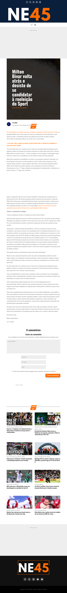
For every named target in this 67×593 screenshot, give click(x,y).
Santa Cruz (14, 456)
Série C (8, 456)
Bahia (46, 427)
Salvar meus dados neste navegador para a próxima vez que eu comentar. (34, 371)
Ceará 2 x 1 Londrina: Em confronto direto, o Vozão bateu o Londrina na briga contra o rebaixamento (19, 430)
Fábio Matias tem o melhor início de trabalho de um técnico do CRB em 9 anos (47, 513)
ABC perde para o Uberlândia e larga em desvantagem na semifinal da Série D (18, 487)
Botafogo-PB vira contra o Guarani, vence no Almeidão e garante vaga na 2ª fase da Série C (47, 460)
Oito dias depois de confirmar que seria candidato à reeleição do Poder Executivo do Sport (32, 132)
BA (43, 427)
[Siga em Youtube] (36, 2)
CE (11, 427)
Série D (8, 484)
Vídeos (21, 427)
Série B (8, 427)
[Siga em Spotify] (40, 2)
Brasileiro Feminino (52, 427)
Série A (20, 108)
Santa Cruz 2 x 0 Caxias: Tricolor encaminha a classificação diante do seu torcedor (19, 459)
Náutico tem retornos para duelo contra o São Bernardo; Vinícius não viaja (18, 513)
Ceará (13, 427)
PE (16, 108)
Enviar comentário (53, 375)
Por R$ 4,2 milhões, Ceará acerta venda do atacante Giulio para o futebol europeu (47, 487)
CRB (36, 510)
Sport (13, 108)
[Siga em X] (30, 2)
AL (37, 510)
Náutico (12, 510)
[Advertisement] (33, 42)
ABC (11, 484)
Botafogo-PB (41, 456)
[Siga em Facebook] (27, 2)
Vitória (40, 429)
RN (13, 484)
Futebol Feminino (39, 427)
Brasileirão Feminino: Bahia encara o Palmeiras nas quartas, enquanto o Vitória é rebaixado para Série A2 (47, 432)
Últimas (24, 108)
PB (45, 456)
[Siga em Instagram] (33, 2)
